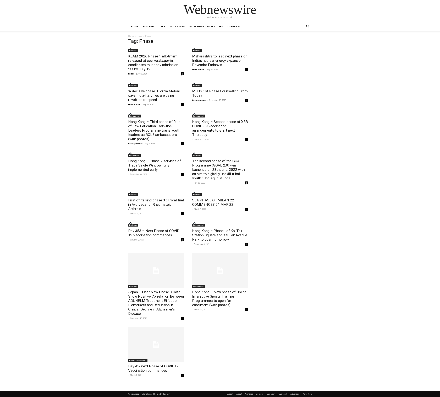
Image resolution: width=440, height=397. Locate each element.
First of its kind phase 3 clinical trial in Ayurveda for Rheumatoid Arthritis (156, 204)
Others (232, 26)
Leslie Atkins (198, 69)
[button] (308, 26)
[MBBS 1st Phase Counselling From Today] (220, 85)
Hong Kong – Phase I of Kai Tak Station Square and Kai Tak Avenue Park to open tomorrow (219, 235)
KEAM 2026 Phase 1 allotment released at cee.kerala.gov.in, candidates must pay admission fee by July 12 (153, 62)
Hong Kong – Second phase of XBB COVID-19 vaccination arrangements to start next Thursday (220, 128)
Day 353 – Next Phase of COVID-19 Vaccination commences (154, 233)
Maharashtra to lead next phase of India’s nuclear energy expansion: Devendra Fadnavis (219, 60)
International (134, 116)
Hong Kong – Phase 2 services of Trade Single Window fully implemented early (154, 165)
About (230, 393)
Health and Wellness (137, 360)
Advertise (294, 393)
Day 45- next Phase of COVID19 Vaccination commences (153, 368)
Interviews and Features (206, 26)
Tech (162, 26)
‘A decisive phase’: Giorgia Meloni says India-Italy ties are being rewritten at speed (154, 95)
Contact (249, 393)
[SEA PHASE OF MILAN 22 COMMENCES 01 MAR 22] (220, 194)
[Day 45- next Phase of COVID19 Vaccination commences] (156, 344)
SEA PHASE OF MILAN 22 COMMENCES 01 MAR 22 (213, 202)
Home (134, 26)
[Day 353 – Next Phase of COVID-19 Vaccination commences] (156, 224)
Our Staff (271, 393)
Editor (131, 73)
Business (149, 26)
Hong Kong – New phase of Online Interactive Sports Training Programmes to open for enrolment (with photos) (219, 298)
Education (177, 26)
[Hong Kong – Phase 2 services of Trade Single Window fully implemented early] (156, 154)
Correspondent (199, 100)
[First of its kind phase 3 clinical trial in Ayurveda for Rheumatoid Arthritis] (156, 194)
